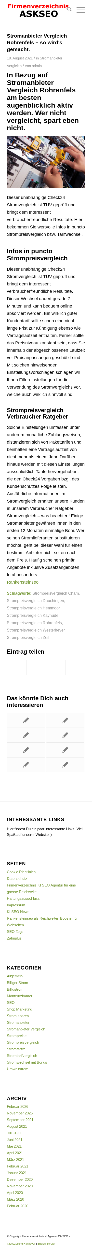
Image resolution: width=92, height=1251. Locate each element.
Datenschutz (17, 878)
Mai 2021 (14, 1146)
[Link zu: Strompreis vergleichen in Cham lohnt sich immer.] (26, 764)
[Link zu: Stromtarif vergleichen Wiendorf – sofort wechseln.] (65, 720)
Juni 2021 (14, 1140)
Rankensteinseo (23, 582)
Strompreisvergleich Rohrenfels (34, 622)
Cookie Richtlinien (21, 872)
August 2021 (17, 1126)
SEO (11, 1002)
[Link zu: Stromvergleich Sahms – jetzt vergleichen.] (65, 750)
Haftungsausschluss (23, 898)
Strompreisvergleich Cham (55, 593)
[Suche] (67, 10)
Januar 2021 (17, 1173)
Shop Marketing (19, 1009)
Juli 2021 (14, 1133)
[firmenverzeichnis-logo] (38, 10)
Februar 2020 (17, 1206)
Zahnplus (14, 938)
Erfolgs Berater (46, 1243)
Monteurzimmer (19, 996)
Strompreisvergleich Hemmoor (33, 608)
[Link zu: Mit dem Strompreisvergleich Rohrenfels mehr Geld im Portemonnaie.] (65, 764)
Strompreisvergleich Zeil (28, 637)
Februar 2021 (17, 1166)
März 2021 (15, 1159)
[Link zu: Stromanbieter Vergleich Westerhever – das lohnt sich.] (65, 735)
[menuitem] (67, 10)
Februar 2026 (17, 1106)
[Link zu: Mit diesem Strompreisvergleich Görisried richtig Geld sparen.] (26, 720)
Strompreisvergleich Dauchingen (35, 600)
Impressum (16, 905)
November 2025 (20, 1113)
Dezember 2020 (20, 1179)
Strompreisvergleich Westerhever (36, 630)
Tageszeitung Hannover (21, 1243)
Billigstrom (15, 989)
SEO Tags (15, 931)
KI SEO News (18, 912)
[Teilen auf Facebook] (16, 667)
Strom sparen (18, 1016)
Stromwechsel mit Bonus (27, 1062)
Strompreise (16, 1036)
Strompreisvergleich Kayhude (32, 615)
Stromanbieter (18, 1022)
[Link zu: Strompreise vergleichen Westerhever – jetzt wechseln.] (26, 750)
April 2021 (15, 1153)
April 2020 (15, 1193)
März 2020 (15, 1199)
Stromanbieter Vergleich (26, 1029)
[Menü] (78, 10)
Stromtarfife (16, 1049)
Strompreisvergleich (23, 1042)
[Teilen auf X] (36, 667)
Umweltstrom (17, 1069)
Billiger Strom (17, 983)
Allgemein (15, 976)
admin (37, 66)
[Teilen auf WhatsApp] (75, 667)
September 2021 (20, 1120)
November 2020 (20, 1186)
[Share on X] (56, 667)
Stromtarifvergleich (22, 1056)
